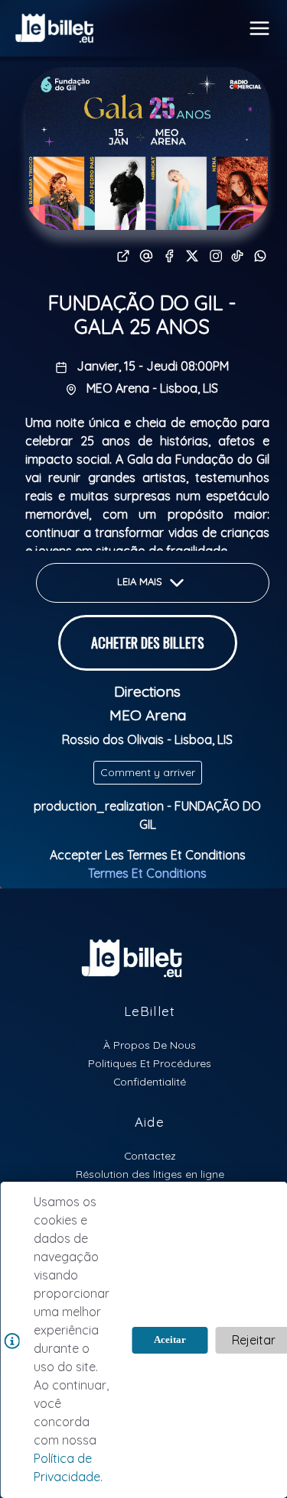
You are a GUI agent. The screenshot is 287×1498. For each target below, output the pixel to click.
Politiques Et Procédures (149, 1062)
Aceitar (170, 1339)
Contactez (150, 1155)
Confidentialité (149, 1081)
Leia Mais (141, 582)
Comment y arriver (147, 772)
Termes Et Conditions (147, 873)
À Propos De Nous (149, 1044)
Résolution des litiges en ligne (150, 1173)
